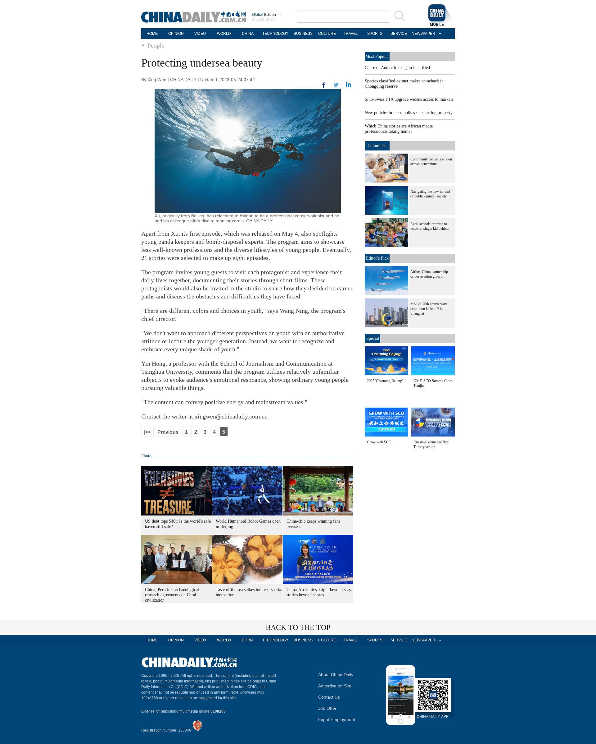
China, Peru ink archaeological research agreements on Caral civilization (172, 595)
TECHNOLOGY (275, 33)
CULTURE (327, 33)
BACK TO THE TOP (298, 627)
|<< (147, 432)
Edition (264, 14)
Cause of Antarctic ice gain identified (397, 67)
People (156, 45)
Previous (167, 432)
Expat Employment (336, 719)
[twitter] (348, 86)
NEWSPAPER (422, 33)
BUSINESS (303, 33)
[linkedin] (336, 87)
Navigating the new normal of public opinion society (430, 193)
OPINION (176, 33)
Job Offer (327, 708)
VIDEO (200, 33)
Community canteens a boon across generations (431, 161)
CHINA (248, 33)
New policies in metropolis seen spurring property (409, 112)
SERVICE (399, 33)
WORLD (224, 33)
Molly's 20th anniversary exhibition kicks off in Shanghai (428, 309)
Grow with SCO (379, 442)
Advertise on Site (334, 685)
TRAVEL (351, 33)
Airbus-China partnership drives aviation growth (429, 274)
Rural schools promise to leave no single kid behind (429, 226)
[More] (324, 87)
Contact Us (329, 697)
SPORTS (374, 33)
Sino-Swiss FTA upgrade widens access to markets (409, 99)
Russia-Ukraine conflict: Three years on (431, 444)
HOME (152, 33)
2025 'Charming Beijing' (385, 381)
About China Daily (335, 674)
